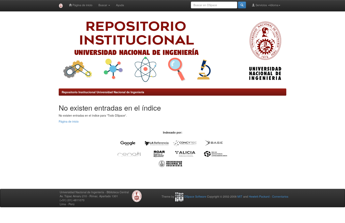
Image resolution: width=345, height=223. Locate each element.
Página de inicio (82, 5)
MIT (239, 196)
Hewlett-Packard (259, 196)
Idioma (274, 5)
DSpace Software (195, 196)
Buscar (103, 5)
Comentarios (280, 196)
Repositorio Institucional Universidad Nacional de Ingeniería (103, 92)
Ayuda (120, 5)
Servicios (261, 5)
